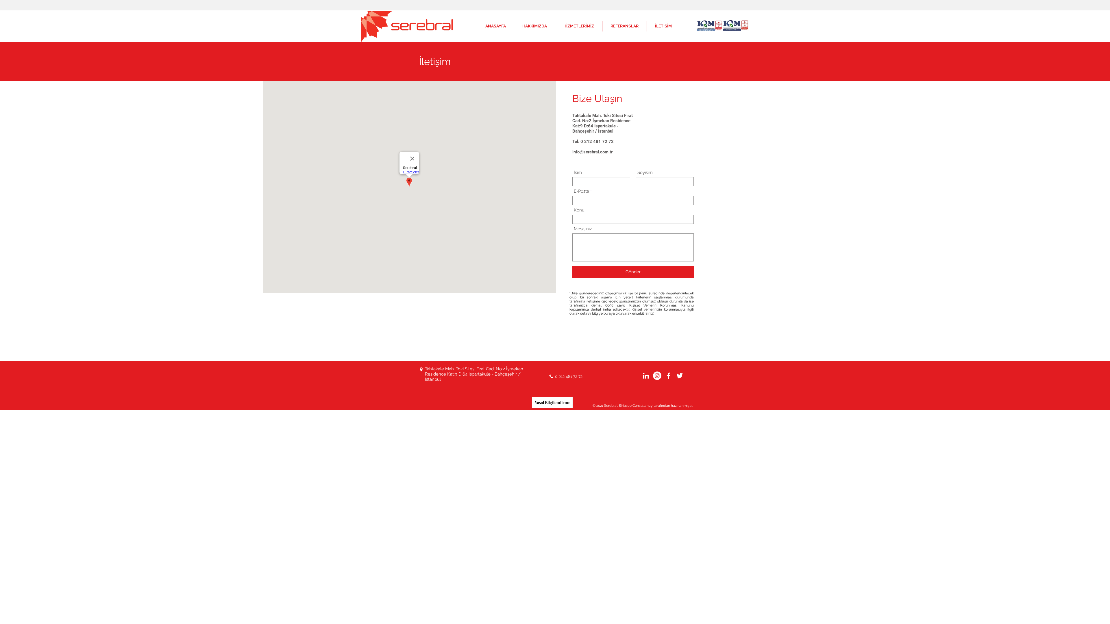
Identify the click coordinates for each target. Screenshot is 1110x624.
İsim (578, 172)
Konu (579, 210)
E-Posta (581, 191)
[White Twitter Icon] (680, 376)
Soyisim (645, 172)
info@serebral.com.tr (592, 152)
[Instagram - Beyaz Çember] (657, 376)
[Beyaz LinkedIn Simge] (646, 376)
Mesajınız (583, 229)
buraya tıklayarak (617, 313)
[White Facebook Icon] (668, 376)
